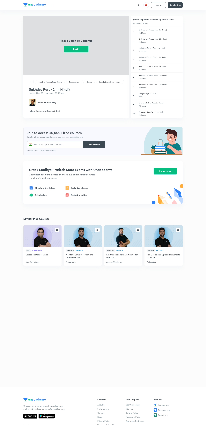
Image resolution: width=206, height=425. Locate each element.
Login (76, 48)
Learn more (165, 171)
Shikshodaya (103, 408)
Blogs (99, 417)
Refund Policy (132, 413)
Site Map (130, 408)
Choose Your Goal (66, 5)
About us (101, 404)
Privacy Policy (103, 421)
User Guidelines (133, 404)
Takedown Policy (133, 417)
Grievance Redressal (135, 421)
